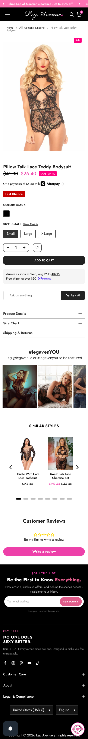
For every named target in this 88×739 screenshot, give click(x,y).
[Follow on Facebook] (5, 663)
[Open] (10, 728)
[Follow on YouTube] (29, 663)
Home (9, 27)
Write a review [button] (44, 551)
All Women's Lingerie (32, 27)
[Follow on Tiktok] (38, 663)
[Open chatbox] (78, 729)
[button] (20, 386)
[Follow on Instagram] (13, 663)
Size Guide (30, 224)
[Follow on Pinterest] (21, 663)
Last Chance (14, 194)
